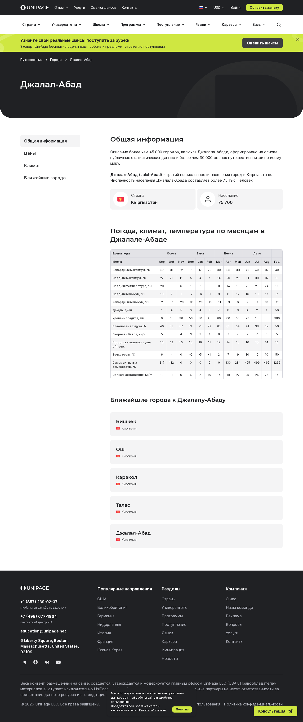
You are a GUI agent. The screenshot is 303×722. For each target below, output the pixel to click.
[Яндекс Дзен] (35, 662)
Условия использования (198, 704)
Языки (201, 24)
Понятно (182, 709)
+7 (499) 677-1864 (38, 616)
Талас (123, 505)
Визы (257, 24)
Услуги (79, 7)
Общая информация (45, 140)
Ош (120, 449)
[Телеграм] (24, 662)
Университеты (64, 24)
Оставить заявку (264, 7)
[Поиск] (279, 24)
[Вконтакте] (47, 662)
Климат (32, 165)
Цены (30, 153)
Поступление (168, 24)
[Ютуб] (58, 662)
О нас (59, 7)
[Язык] (203, 7)
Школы (99, 24)
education (43, 631)
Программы (130, 24)
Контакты (129, 7)
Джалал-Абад (133, 533)
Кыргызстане (259, 174)
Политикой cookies (153, 710)
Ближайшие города (45, 177)
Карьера (229, 24)
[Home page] (34, 7)
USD (217, 7)
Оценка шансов (103, 7)
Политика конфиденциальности (253, 704)
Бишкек (126, 421)
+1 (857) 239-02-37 (39, 601)
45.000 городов (164, 152)
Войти (236, 7)
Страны (29, 24)
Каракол (126, 477)
